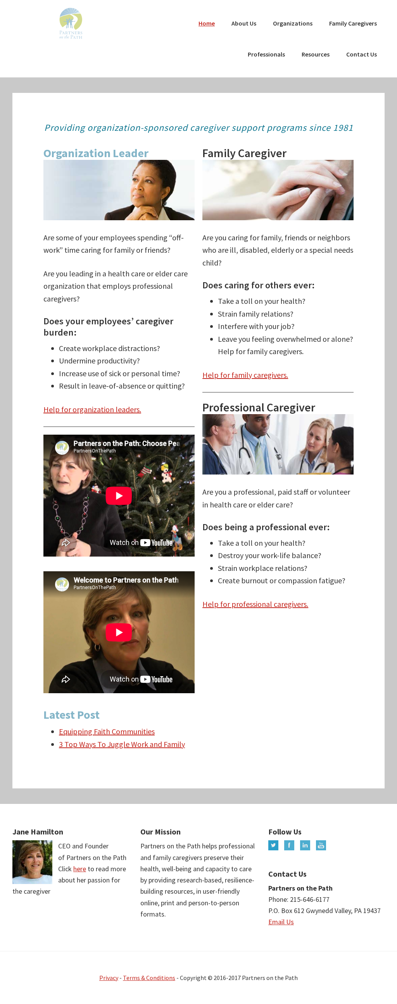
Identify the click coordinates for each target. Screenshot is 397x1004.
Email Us (281, 921)
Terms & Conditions (149, 978)
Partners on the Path (70, 23)
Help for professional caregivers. (255, 604)
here (79, 868)
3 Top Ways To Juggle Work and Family (122, 744)
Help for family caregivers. (245, 375)
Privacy (108, 978)
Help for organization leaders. (92, 409)
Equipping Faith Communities (107, 731)
